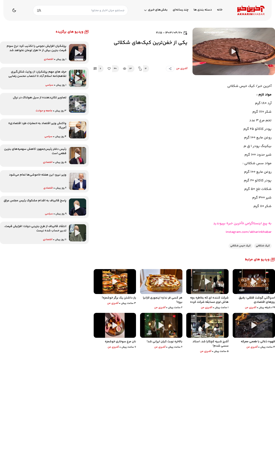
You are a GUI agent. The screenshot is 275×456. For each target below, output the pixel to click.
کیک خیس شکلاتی (240, 246)
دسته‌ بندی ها (203, 10)
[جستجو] (39, 10)
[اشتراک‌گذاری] (170, 68)
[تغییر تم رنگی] (14, 10)
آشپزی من (181, 69)
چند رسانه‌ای (180, 10)
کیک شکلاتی (263, 246)
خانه (219, 10)
